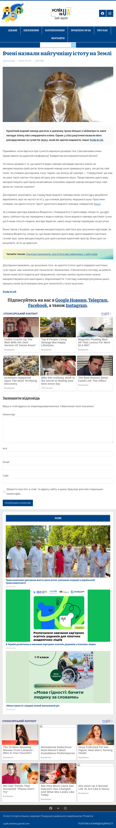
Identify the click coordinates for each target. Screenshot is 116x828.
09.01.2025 (9, 60)
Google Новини (71, 300)
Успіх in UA (96, 139)
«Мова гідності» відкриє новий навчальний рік (32, 705)
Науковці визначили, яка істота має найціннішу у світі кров (61, 254)
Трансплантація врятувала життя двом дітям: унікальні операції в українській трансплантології (50, 581)
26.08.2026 (11, 586)
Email (7, 462)
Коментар (9, 414)
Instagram (76, 305)
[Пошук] (73, 45)
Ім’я (5, 448)
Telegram (97, 300)
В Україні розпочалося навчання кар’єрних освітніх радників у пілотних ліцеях (51, 644)
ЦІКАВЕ (39, 60)
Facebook (37, 305)
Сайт (6, 475)
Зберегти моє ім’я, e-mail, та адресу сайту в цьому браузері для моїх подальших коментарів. (54, 491)
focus (97, 203)
